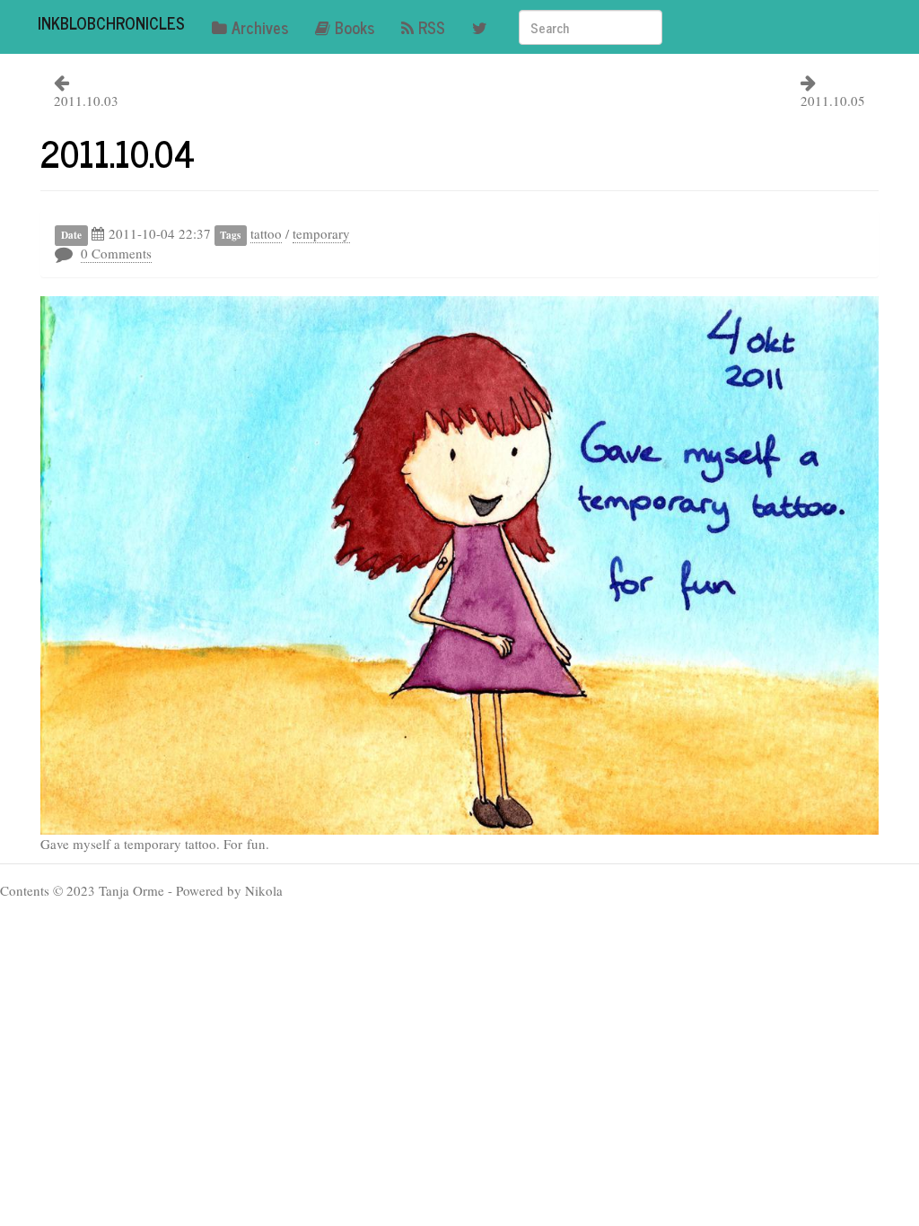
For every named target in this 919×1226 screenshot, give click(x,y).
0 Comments (116, 253)
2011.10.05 (833, 100)
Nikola (264, 890)
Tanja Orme (131, 890)
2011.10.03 (86, 100)
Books (354, 26)
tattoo (266, 233)
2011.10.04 (117, 152)
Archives (260, 26)
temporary (321, 233)
